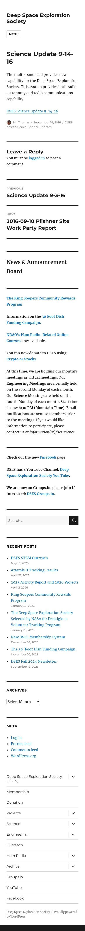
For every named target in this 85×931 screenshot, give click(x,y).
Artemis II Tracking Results (34, 570)
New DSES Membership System (38, 637)
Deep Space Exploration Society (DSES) (34, 779)
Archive (13, 866)
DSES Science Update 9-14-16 (32, 111)
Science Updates (39, 127)
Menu (14, 34)
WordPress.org (23, 756)
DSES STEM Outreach (29, 558)
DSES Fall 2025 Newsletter (34, 661)
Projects (14, 813)
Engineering (17, 834)
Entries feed (21, 743)
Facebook (48, 457)
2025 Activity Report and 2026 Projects (44, 582)
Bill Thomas (21, 122)
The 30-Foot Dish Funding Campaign (43, 649)
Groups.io (15, 877)
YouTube (14, 888)
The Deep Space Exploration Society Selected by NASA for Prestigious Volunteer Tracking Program (42, 618)
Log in (16, 737)
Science (20, 127)
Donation (15, 802)
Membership (18, 792)
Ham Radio (16, 856)
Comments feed (24, 750)
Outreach (15, 845)
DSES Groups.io (40, 494)
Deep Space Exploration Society (28, 912)
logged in (37, 158)
